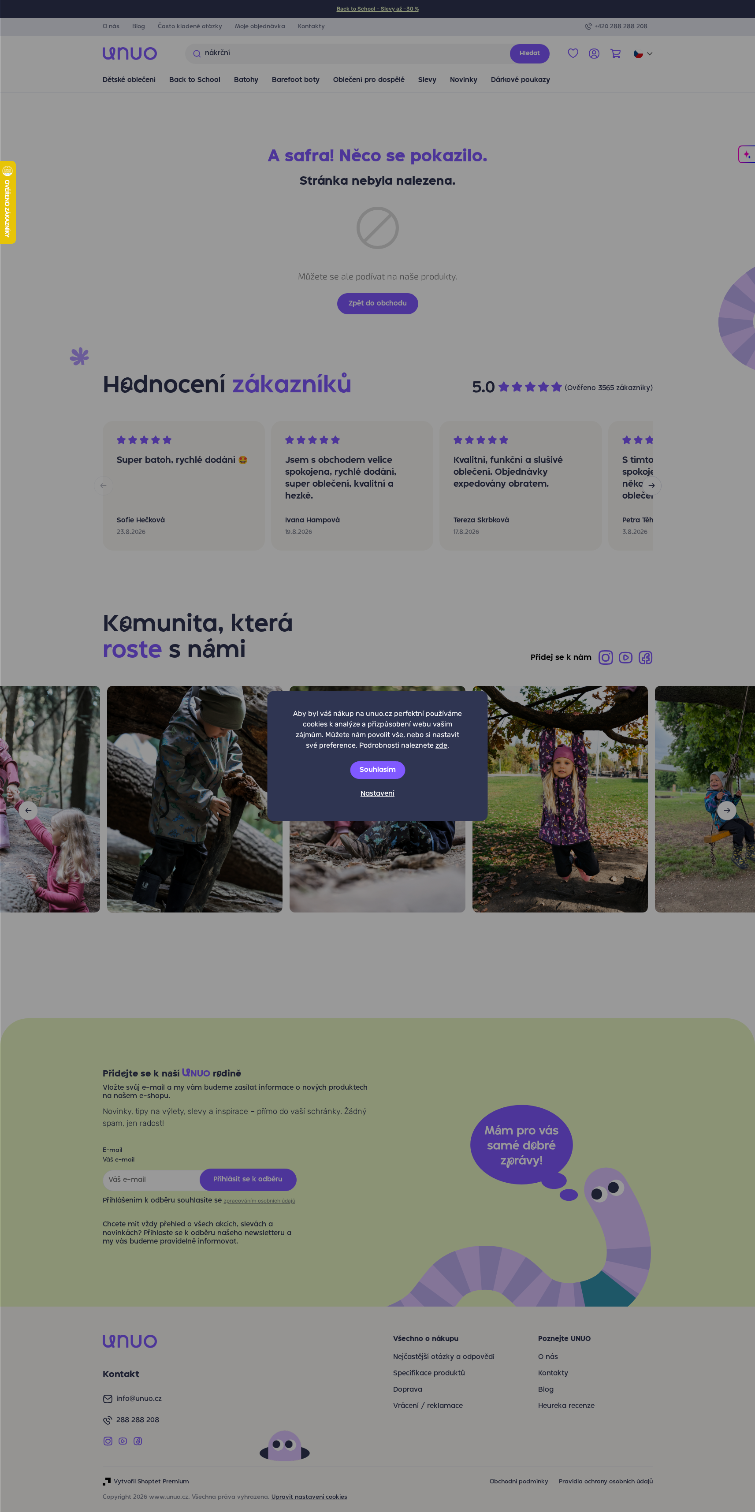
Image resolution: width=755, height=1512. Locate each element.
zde (441, 745)
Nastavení (377, 793)
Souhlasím (378, 770)
